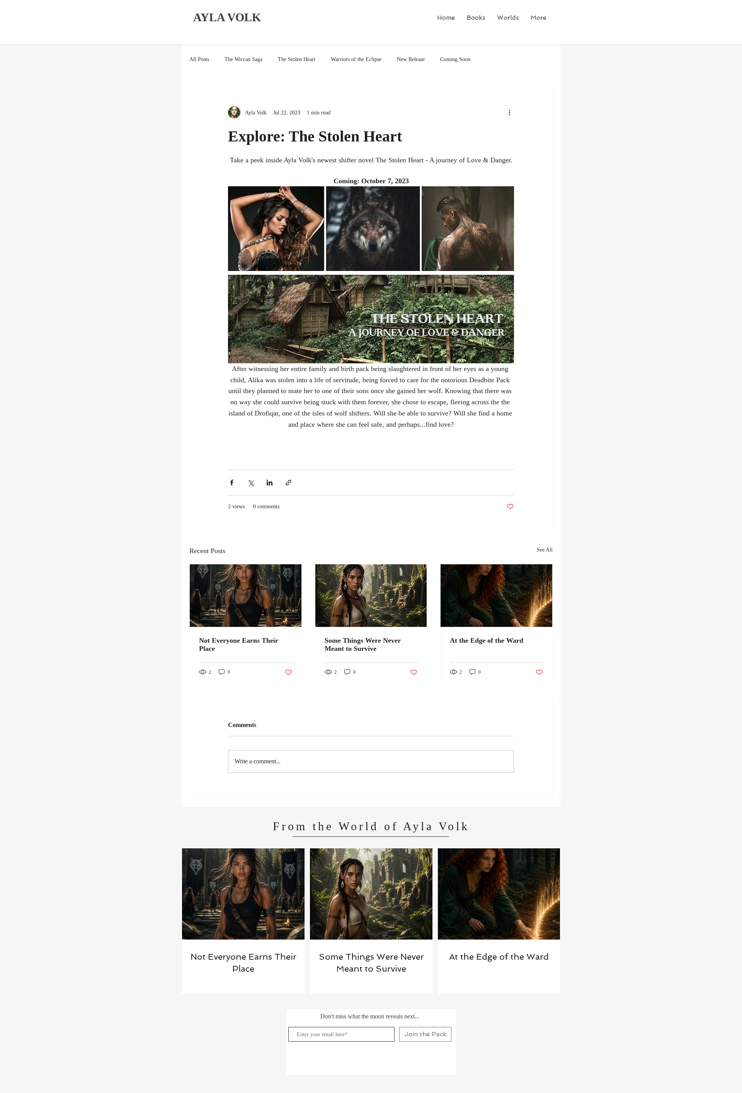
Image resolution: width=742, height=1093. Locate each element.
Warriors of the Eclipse (356, 59)
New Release (411, 59)
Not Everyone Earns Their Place (238, 644)
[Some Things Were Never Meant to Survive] (371, 595)
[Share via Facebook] (231, 482)
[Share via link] (288, 482)
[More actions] (509, 112)
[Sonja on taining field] (245, 595)
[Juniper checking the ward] (496, 595)
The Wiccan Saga (243, 59)
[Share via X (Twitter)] (250, 482)
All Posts (199, 59)
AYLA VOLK (227, 17)
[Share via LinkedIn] (269, 482)
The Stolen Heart (296, 59)
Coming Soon (455, 59)
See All (545, 550)
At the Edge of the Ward (486, 640)
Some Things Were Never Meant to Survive (363, 644)
